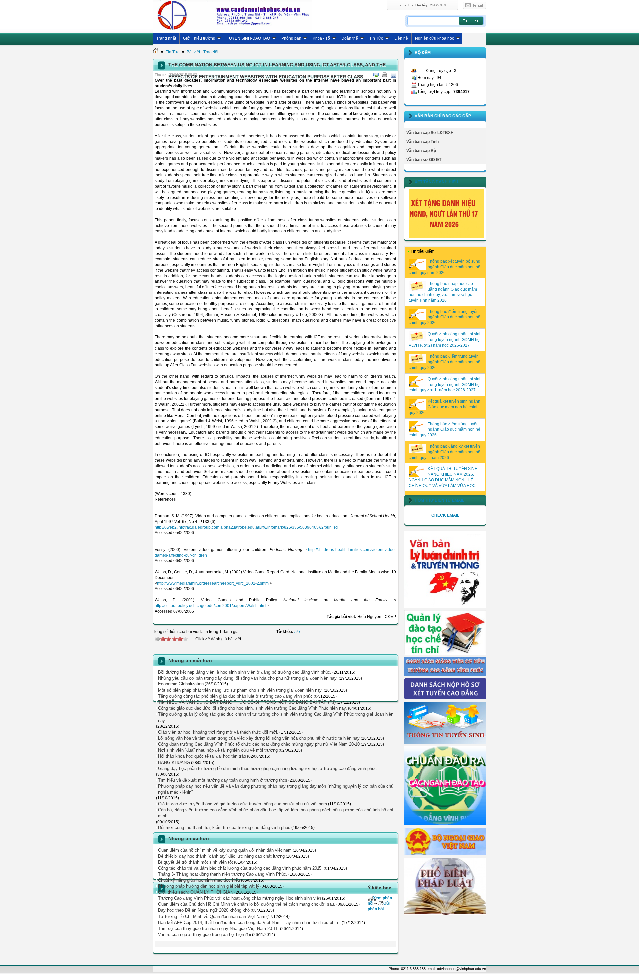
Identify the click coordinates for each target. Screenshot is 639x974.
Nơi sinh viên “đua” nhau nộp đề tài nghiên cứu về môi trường (218, 750)
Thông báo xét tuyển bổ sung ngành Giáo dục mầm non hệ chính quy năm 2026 (444, 267)
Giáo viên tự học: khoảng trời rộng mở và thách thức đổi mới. (218, 732)
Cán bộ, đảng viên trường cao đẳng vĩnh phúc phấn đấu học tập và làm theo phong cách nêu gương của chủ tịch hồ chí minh (275, 812)
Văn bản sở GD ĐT (423, 159)
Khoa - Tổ (321, 38)
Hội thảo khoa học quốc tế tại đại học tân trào (202, 756)
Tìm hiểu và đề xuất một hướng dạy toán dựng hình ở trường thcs (222, 780)
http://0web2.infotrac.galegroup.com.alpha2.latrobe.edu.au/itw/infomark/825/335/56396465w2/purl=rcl (246, 527)
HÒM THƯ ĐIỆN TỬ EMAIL (439, 500)
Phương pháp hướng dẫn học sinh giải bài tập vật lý (208, 886)
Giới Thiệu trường (199, 38)
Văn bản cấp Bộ (421, 150)
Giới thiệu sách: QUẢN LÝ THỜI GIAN (195, 892)
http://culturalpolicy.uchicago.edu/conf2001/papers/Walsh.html (210, 605)
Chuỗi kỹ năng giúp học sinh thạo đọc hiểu (199, 880)
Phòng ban (291, 38)
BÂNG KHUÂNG (174, 762)
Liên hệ (401, 38)
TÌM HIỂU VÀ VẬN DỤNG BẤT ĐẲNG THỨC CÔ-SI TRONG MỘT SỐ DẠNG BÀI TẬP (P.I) (247, 702)
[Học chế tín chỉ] (445, 653)
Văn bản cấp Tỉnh (422, 141)
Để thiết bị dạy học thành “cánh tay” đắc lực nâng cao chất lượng (221, 856)
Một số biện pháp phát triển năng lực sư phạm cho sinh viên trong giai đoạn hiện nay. (240, 690)
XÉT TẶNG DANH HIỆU (436, 182)
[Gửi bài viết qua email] (376, 75)
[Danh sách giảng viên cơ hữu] (445, 674)
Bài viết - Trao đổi (202, 52)
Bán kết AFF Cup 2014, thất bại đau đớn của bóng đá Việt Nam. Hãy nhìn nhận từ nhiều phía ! (249, 922)
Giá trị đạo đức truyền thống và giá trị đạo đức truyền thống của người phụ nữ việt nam (242, 803)
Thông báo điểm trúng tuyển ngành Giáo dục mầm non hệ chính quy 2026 (444, 317)
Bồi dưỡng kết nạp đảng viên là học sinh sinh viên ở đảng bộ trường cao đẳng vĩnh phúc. (244, 672)
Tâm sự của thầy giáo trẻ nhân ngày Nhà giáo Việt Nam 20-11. (218, 928)
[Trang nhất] (155, 52)
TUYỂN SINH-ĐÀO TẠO (248, 38)
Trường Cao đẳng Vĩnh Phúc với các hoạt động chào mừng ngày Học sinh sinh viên (239, 898)
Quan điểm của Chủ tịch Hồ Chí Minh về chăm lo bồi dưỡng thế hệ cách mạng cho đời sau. (246, 904)
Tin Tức (376, 38)
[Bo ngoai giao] (445, 854)
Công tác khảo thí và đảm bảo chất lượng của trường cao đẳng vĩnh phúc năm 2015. (240, 868)
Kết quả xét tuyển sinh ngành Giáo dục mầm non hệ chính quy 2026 (444, 407)
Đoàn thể (349, 38)
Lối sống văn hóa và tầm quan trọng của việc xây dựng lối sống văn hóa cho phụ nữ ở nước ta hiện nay (259, 738)
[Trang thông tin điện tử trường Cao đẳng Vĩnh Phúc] (232, 15)
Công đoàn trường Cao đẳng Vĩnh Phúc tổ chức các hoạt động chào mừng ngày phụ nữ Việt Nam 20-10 (259, 744)
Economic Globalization (181, 684)
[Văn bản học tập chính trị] (445, 606)
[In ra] (384, 75)
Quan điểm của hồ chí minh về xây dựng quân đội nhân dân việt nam (225, 850)
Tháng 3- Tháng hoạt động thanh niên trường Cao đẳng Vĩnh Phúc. (222, 874)
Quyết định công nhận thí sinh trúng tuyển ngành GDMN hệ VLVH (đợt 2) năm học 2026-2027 (445, 340)
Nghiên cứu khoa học (434, 38)
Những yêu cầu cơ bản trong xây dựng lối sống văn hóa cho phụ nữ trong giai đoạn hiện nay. (248, 678)
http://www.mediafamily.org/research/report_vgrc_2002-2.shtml (213, 583)
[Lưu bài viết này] (393, 75)
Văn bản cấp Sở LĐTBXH (430, 132)
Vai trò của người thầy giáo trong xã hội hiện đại (204, 934)
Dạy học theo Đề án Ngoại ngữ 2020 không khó (204, 910)
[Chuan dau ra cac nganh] (445, 824)
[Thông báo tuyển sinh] (445, 742)
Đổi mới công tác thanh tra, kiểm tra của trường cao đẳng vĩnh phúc (224, 827)
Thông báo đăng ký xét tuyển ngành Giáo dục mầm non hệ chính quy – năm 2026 (444, 452)
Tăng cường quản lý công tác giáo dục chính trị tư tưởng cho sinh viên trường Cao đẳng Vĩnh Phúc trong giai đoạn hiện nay (275, 717)
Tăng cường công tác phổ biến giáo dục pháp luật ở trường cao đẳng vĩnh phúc (235, 696)
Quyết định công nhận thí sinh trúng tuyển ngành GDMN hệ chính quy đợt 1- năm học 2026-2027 (445, 385)
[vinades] (445, 913)
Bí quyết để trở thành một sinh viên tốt (195, 862)
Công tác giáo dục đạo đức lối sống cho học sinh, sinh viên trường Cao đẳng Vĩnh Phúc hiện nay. (252, 708)
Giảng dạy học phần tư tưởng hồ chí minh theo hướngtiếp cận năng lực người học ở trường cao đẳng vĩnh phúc (267, 768)
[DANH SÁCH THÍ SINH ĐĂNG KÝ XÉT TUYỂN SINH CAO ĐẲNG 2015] (445, 698)
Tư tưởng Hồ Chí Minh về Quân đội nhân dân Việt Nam (211, 916)
